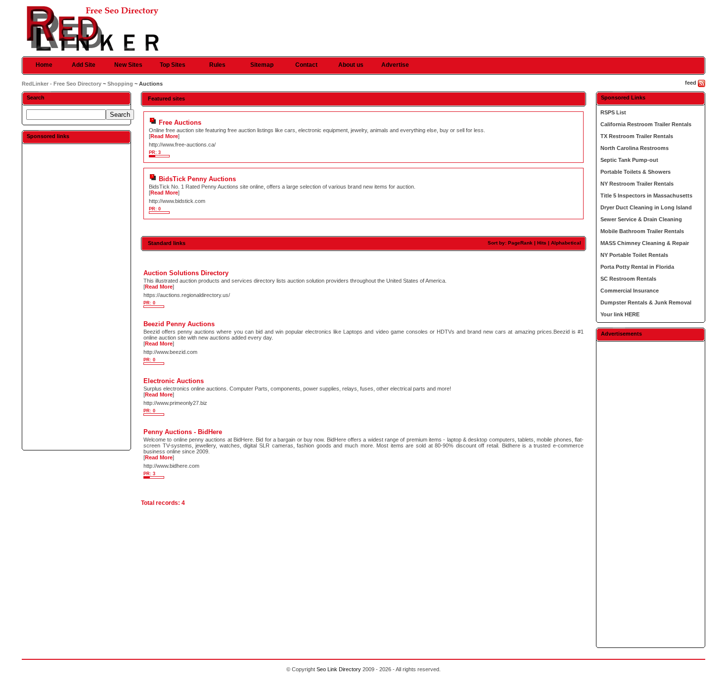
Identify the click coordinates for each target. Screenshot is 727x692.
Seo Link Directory (339, 669)
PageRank (520, 243)
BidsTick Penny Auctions (197, 179)
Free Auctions (180, 122)
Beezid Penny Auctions (179, 324)
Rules (217, 64)
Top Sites (172, 64)
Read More (164, 136)
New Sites (128, 64)
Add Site (83, 64)
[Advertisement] (76, 296)
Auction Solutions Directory (185, 273)
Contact (306, 64)
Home (44, 64)
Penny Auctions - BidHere (182, 432)
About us (351, 64)
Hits (541, 243)
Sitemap (261, 64)
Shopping (120, 84)
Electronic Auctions (173, 381)
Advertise (395, 64)
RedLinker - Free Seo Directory (61, 84)
